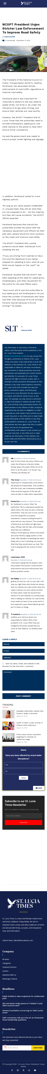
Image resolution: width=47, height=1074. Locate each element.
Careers (5, 971)
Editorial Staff (9, 37)
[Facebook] (12, 1070)
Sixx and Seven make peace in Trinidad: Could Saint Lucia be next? (22, 1004)
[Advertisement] (23, 168)
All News (5, 959)
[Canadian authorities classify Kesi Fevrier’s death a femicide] (8, 714)
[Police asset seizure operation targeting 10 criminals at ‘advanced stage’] (8, 737)
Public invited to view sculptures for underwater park (23, 997)
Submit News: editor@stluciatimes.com (17, 940)
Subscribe (23, 822)
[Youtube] (35, 1070)
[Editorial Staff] (11, 328)
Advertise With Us (9, 975)
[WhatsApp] (29, 1070)
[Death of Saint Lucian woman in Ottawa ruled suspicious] (8, 725)
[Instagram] (18, 1070)
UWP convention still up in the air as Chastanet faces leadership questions (23, 1019)
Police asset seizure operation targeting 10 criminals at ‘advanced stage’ (28, 736)
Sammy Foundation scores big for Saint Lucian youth (22, 1011)
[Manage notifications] (5, 1047)
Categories (6, 963)
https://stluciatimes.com (14, 356)
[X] (23, 1070)
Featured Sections (9, 967)
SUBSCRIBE (37, 1048)
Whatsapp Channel (9, 979)
